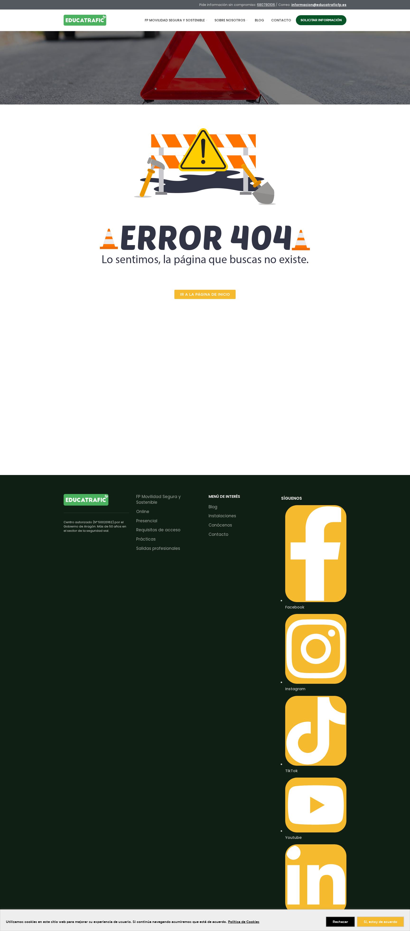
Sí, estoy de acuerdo (380, 922)
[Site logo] (85, 20)
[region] (205, 920)
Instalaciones (222, 516)
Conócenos (220, 525)
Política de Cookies (243, 922)
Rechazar (340, 922)
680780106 (266, 4)
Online (142, 511)
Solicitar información (321, 20)
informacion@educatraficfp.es (318, 4)
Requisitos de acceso (158, 530)
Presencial (146, 521)
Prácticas (146, 539)
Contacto (218, 534)
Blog (213, 507)
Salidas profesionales (158, 548)
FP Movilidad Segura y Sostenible (158, 499)
